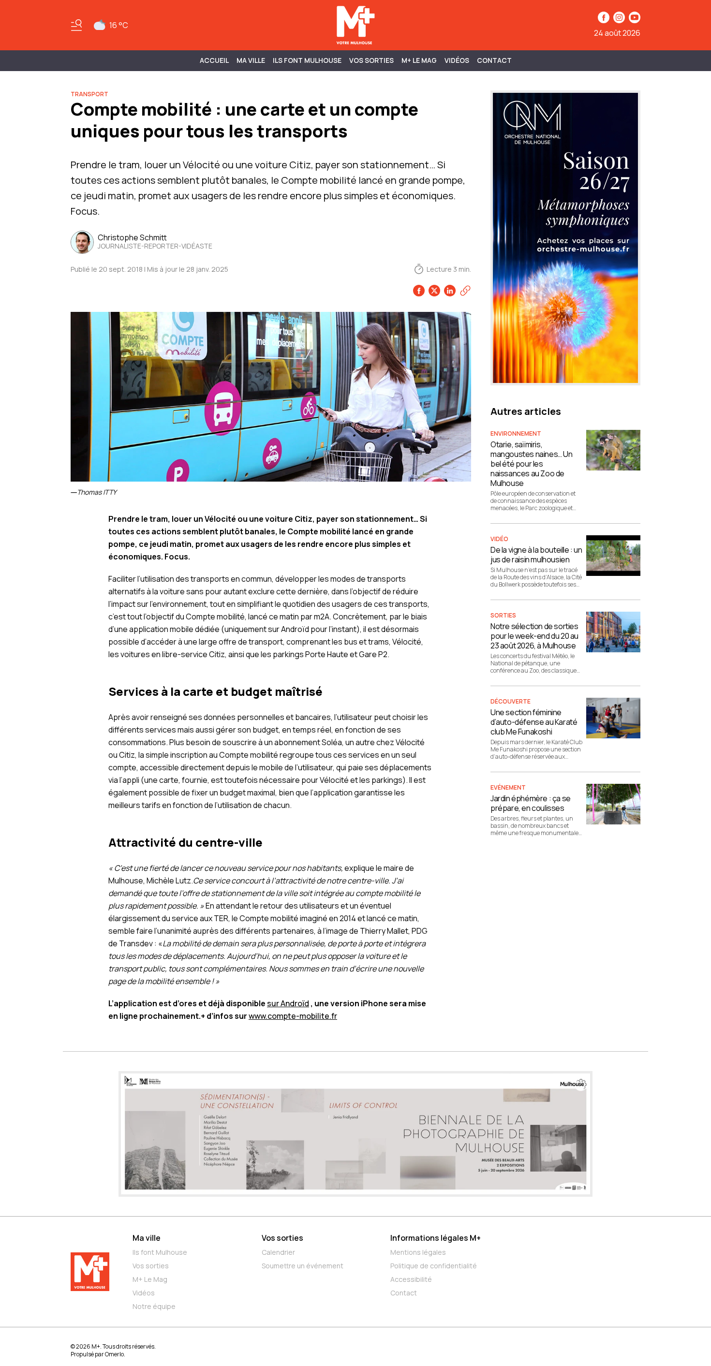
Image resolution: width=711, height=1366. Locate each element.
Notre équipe (154, 1306)
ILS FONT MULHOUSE (307, 60)
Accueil (214, 60)
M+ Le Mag (419, 60)
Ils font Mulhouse (160, 1252)
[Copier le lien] (465, 290)
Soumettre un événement (302, 1265)
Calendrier (278, 1252)
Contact (494, 60)
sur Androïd (288, 1003)
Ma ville (147, 1238)
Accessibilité (411, 1279)
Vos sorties (371, 60)
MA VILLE (251, 60)
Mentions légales (418, 1252)
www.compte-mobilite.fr (293, 1016)
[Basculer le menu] (76, 25)
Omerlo (114, 1354)
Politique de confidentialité (433, 1265)
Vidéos (456, 60)
